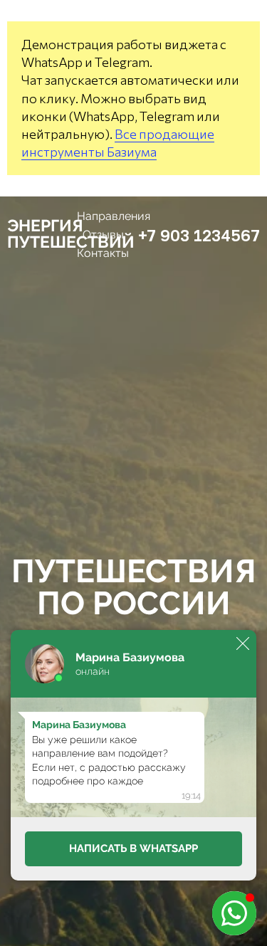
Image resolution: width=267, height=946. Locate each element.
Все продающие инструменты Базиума (117, 142)
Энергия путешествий (71, 233)
